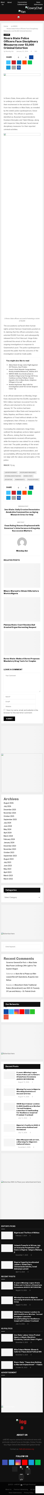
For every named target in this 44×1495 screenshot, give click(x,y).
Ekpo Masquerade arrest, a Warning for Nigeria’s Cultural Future (27, 1142)
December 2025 (10, 810)
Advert (9, 2)
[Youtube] (24, 1462)
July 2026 (7, 806)
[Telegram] (31, 1462)
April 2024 (7, 833)
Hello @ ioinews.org (26, 1449)
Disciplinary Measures (27, 472)
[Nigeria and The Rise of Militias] (7, 1235)
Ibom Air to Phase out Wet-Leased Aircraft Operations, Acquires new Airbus (22, 977)
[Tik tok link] (23, 8)
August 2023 (9, 859)
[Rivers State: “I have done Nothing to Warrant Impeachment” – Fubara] (7, 1365)
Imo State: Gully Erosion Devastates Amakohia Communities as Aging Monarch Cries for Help (22, 512)
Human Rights (20, 479)
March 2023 (8, 876)
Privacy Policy (28, 1493)
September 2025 (10, 819)
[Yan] (28, 1471)
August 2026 (9, 803)
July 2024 (7, 823)
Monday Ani (10, 51)
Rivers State (28, 476)
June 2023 (8, 866)
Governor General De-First (16, 962)
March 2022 (8, 879)
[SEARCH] (37, 946)
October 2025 (9, 816)
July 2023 (7, 862)
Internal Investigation (13, 476)
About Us (3, 3)
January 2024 (9, 843)
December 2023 (10, 846)
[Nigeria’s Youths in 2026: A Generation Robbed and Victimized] (9, 1128)
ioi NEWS (6, 34)
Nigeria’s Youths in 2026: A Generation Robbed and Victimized (28, 1127)
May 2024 (7, 829)
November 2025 (10, 813)
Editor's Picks (8, 1226)
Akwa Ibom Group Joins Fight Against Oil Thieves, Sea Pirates (23, 366)
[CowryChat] (21, 1477)
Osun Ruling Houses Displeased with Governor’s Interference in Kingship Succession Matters (22, 528)
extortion (8, 479)
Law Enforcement (11, 472)
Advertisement (9, 1372)
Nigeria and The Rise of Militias (26, 1233)
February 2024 (9, 839)
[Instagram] (18, 1462)
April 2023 (7, 872)
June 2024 (8, 826)
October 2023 (9, 852)
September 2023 (10, 856)
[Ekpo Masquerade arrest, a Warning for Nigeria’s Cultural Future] (9, 1142)
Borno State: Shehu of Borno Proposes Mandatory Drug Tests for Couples (22, 660)
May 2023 (7, 869)
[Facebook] (5, 1462)
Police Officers (33, 479)
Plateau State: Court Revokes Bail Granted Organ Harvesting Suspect (20, 626)
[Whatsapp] (38, 1462)
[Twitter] (11, 1462)
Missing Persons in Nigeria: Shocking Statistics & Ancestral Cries (28, 1091)
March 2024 (8, 836)
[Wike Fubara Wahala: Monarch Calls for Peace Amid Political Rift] (7, 1352)
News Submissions (38, 3)
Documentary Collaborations (22, 3)
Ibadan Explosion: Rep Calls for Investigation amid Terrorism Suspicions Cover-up (24, 387)
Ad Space (33, 1489)
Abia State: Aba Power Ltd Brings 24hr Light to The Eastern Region (21, 965)
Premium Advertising (21, 1489)
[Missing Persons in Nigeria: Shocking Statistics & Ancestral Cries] (9, 1092)
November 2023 (10, 849)
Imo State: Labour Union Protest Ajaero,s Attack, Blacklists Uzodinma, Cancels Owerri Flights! (28, 1337)
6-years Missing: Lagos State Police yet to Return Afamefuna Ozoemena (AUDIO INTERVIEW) (28, 1075)
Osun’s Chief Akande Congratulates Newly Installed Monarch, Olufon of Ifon (24, 370)
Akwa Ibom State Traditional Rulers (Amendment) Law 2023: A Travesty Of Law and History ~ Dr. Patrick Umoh (22, 988)
